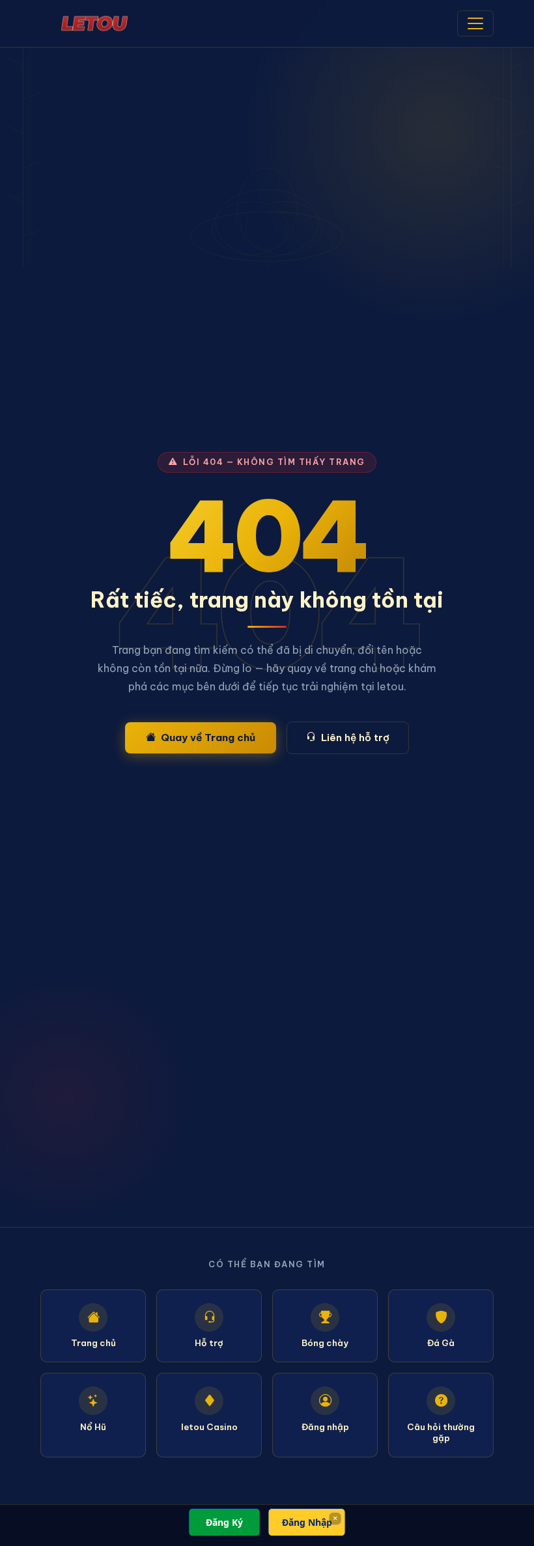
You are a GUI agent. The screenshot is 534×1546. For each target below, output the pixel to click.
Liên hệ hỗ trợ (355, 737)
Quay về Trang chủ (208, 737)
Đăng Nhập (307, 1522)
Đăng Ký (224, 1522)
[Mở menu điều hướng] (475, 23)
